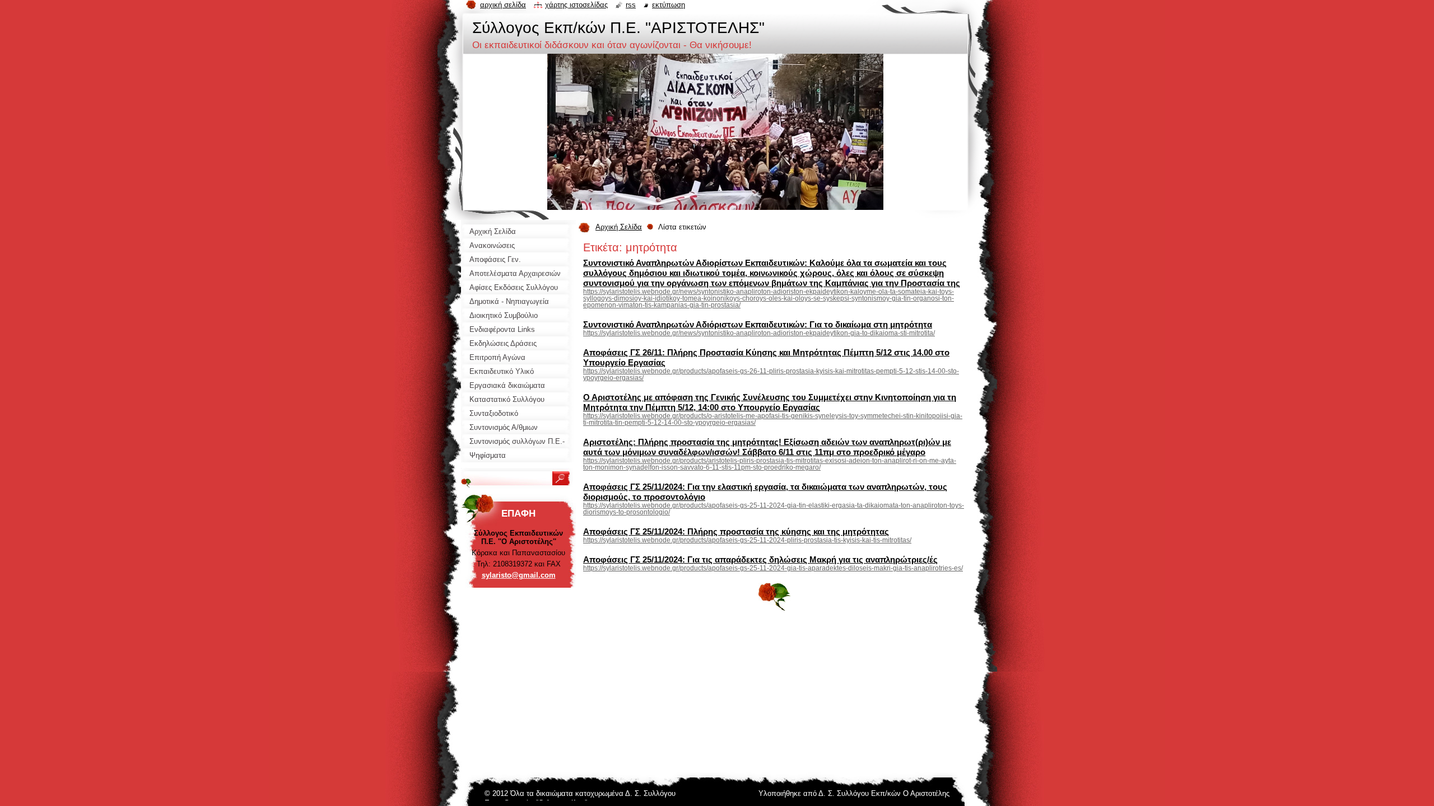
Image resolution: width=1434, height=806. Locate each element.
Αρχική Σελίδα (618, 227)
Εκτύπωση (668, 5)
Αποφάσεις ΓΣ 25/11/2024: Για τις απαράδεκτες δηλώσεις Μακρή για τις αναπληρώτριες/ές (760, 559)
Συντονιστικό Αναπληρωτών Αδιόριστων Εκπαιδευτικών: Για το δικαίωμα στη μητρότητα (757, 324)
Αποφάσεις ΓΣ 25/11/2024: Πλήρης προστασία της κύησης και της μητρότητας (736, 531)
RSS (631, 5)
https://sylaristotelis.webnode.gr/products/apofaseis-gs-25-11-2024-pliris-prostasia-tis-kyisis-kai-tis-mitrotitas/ (747, 540)
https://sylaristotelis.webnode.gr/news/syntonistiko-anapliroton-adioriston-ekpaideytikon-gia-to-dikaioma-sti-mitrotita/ (759, 333)
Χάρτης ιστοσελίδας (576, 5)
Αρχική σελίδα (503, 5)
